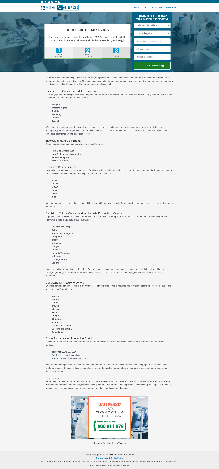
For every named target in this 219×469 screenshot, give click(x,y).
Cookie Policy (116, 458)
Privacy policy (102, 458)
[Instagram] (52, 2)
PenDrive (171, 7)
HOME (136, 7)
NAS (146, 7)
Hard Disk (157, 7)
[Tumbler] (59, 2)
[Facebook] (42, 2)
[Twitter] (45, 2)
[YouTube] (56, 2)
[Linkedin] (49, 2)
